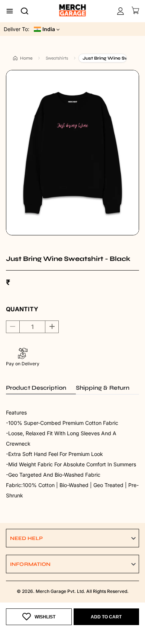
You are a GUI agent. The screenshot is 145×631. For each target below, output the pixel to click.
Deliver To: (16, 29)
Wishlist (45, 617)
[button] (72, 538)
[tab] (41, 387)
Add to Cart (106, 617)
